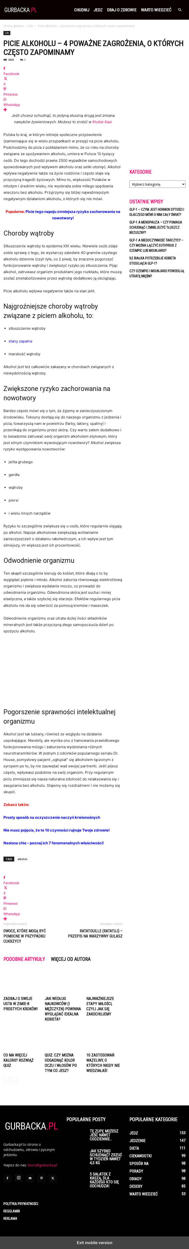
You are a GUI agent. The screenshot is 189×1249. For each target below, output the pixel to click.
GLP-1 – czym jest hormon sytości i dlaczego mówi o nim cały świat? (156, 212)
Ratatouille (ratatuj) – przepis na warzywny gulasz (95, 933)
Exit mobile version (94, 1242)
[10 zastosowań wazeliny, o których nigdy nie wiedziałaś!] (104, 1038)
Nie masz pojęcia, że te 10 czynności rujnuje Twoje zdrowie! (56, 830)
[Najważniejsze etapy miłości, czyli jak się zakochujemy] (104, 981)
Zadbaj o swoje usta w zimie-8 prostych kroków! (20, 1003)
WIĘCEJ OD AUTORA (71, 959)
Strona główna (13, 26)
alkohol (22, 859)
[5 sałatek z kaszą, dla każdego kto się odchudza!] (76, 1179)
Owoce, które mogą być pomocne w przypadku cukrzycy (24, 936)
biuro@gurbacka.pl (42, 1165)
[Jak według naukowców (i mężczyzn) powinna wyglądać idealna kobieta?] (63, 981)
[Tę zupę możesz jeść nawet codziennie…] (76, 1136)
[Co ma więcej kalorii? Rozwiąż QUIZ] (21, 1038)
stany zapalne (20, 341)
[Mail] (30, 1178)
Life (30, 26)
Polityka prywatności (20, 1204)
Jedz (98, 9)
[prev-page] (6, 1081)
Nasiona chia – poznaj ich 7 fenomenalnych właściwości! (53, 843)
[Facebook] (7, 1178)
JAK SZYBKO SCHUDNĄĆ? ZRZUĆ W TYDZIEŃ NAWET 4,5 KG (106, 1157)
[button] (180, 10)
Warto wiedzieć (156, 9)
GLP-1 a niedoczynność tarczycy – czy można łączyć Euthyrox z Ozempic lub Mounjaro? (156, 245)
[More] (63, 109)
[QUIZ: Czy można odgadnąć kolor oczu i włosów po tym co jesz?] (63, 1038)
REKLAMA (10, 1218)
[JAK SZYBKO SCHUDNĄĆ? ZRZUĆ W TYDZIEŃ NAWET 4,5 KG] (76, 1156)
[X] (53, 1178)
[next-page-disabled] (14, 1081)
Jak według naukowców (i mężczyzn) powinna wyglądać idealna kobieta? (63, 1009)
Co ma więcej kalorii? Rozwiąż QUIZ (18, 1060)
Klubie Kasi (102, 121)
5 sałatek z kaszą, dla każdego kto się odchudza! (104, 1180)
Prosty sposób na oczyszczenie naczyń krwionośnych (51, 817)
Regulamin (11, 1211)
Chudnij (81, 9)
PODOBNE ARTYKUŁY (24, 959)
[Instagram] (19, 1178)
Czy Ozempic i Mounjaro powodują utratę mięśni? (156, 273)
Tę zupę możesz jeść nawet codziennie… (104, 1135)
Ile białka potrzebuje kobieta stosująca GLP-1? (152, 260)
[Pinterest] (41, 1178)
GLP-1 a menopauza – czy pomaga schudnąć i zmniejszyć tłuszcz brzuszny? (155, 227)
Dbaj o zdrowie (122, 9)
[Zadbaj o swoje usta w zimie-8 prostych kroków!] (21, 981)
